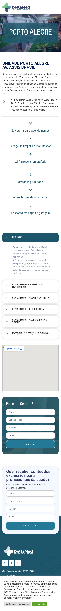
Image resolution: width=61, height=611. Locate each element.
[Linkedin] (18, 563)
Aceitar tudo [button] (39, 604)
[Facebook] (11, 563)
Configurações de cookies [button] (17, 604)
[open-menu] (56, 7)
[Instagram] (5, 563)
